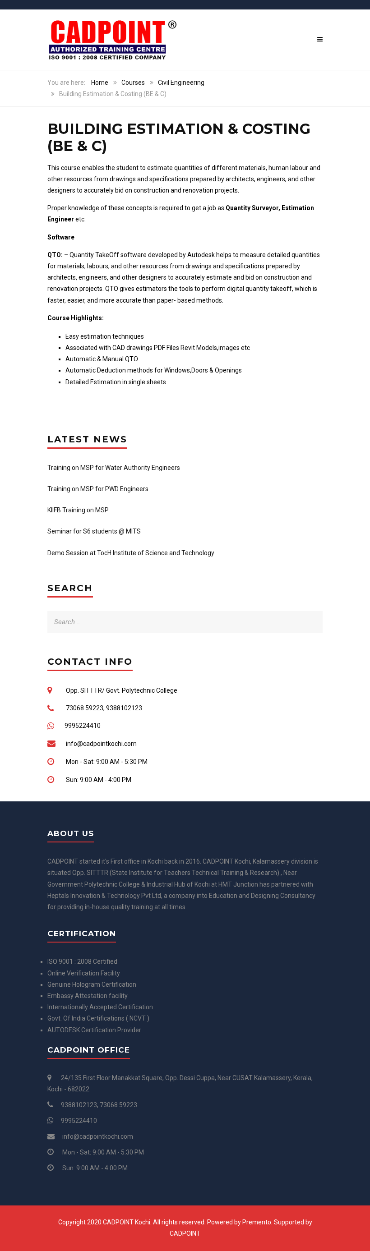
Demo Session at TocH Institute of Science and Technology (130, 553)
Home (99, 82)
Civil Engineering (181, 82)
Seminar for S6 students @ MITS (94, 531)
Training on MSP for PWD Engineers (97, 488)
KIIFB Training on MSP (78, 510)
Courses (133, 82)
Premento (256, 1222)
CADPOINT (185, 1233)
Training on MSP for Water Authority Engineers (113, 467)
